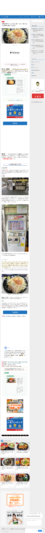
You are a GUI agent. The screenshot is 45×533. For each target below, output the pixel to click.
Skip (36, 530)
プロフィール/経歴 (15, 100)
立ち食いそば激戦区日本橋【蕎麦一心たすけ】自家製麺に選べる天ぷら (38, 36)
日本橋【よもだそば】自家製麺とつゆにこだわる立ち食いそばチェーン (38, 52)
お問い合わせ (33, 16)
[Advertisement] (22, 7)
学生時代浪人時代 (36, 70)
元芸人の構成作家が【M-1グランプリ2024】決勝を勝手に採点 (38, 47)
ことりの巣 (4, 16)
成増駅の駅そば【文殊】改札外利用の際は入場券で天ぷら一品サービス (38, 30)
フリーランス (35, 67)
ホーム (21, 16)
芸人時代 (34, 75)
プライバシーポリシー (6, 531)
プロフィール (26, 16)
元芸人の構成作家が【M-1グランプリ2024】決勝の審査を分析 (38, 41)
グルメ (3, 21)
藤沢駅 (7, 316)
